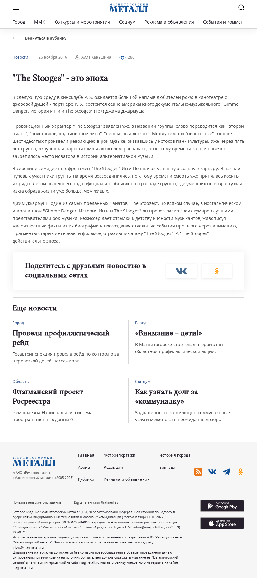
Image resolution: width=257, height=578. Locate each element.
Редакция (113, 467)
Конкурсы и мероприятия (82, 22)
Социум (127, 22)
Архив (84, 467)
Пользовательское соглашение (37, 502)
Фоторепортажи (120, 455)
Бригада (167, 467)
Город (19, 22)
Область (21, 381)
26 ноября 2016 (53, 57)
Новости (20, 57)
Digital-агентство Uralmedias (96, 502)
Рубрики (86, 479)
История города (175, 455)
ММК (39, 22)
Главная (86, 455)
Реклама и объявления (169, 22)
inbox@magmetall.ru (148, 527)
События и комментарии (230, 22)
